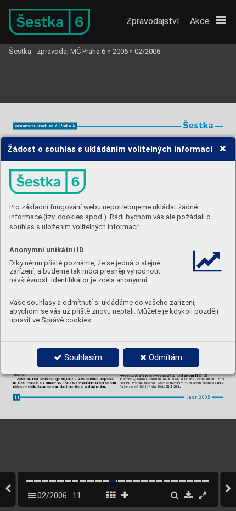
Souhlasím (82, 357)
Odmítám (164, 357)
